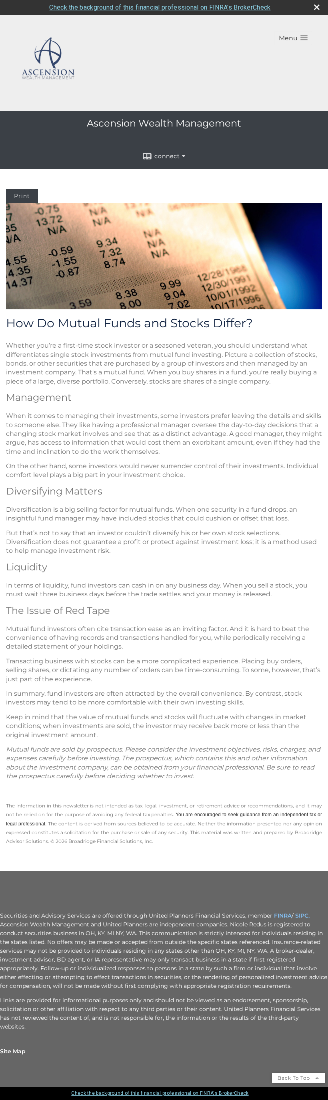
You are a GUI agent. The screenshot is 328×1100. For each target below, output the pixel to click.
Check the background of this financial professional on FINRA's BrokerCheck (159, 7)
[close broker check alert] (317, 7)
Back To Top (295, 1078)
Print (22, 196)
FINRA (283, 915)
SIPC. (302, 915)
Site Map (13, 1051)
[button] (293, 38)
